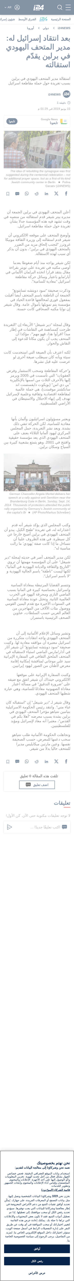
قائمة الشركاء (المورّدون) (55, 1189)
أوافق (37, 1248)
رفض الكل (37, 1261)
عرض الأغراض (37, 1273)
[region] (37, 1216)
